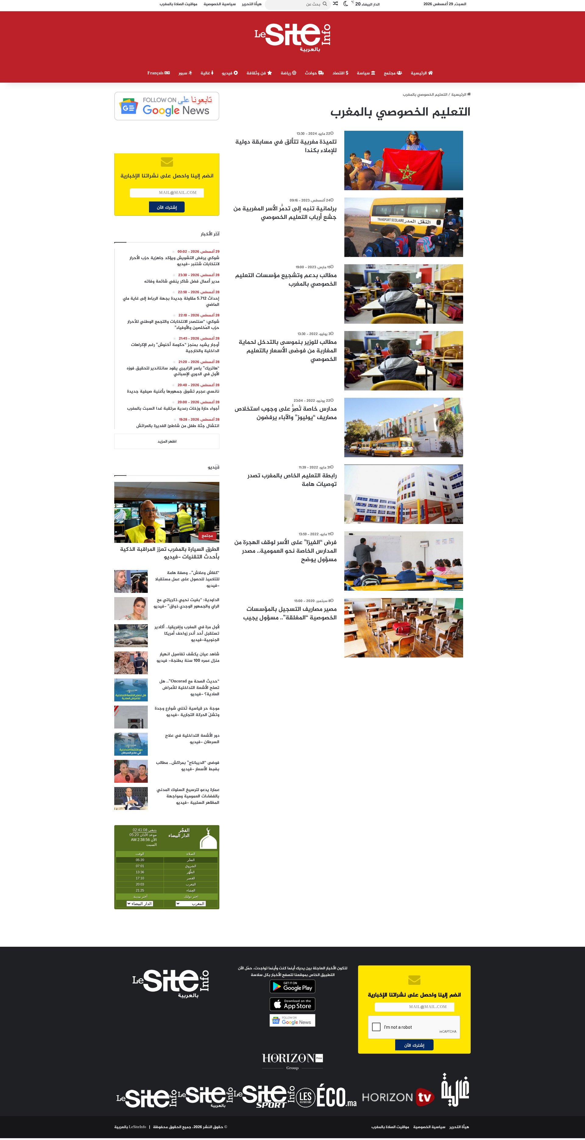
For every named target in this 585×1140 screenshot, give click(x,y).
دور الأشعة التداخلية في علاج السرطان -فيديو (192, 739)
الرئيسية (419, 73)
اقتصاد (339, 73)
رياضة (286, 73)
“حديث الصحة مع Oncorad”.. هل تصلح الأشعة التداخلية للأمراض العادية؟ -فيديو (189, 688)
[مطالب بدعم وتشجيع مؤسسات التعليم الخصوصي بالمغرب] (403, 294)
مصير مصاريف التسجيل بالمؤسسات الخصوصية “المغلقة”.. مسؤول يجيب (290, 613)
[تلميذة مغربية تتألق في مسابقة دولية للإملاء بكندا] (403, 160)
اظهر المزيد (167, 441)
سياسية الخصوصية (429, 1127)
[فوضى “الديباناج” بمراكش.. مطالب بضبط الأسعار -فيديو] (131, 771)
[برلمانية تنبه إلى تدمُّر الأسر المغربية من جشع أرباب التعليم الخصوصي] (403, 227)
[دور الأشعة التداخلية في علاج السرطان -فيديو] (131, 744)
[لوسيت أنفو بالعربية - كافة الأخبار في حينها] (293, 37)
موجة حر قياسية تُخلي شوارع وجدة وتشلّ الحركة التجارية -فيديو (187, 711)
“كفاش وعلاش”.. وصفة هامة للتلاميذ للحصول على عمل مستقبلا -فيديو (187, 579)
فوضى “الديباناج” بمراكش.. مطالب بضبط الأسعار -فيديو (187, 766)
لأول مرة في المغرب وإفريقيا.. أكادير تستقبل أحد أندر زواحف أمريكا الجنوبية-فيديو (186, 633)
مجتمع (390, 73)
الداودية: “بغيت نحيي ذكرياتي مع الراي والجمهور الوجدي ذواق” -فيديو (186, 603)
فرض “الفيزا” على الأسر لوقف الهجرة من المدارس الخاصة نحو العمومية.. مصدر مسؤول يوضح (285, 551)
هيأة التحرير (459, 1127)
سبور (184, 73)
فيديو (228, 73)
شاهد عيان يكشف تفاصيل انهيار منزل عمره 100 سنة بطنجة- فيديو (188, 657)
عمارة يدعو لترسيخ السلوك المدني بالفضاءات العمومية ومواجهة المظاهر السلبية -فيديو (188, 796)
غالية (205, 73)
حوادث (311, 73)
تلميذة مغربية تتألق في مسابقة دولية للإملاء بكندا (286, 146)
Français (156, 73)
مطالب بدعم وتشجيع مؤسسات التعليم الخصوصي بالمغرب (286, 280)
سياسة (364, 73)
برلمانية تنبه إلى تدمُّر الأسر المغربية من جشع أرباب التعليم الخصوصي (285, 213)
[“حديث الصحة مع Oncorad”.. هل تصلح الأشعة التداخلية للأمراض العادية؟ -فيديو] (131, 690)
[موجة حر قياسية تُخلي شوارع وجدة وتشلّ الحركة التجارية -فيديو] (131, 717)
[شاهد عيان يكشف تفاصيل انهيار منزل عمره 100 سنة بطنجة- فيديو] (131, 662)
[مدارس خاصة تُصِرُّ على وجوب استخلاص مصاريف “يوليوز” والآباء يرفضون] (403, 427)
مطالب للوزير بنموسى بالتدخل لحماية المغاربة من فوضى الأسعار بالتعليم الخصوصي (288, 351)
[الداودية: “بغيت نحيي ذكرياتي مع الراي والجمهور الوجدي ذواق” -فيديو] (131, 608)
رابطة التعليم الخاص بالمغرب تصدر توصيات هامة (292, 480)
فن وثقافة (256, 73)
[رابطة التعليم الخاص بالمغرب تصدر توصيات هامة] (403, 494)
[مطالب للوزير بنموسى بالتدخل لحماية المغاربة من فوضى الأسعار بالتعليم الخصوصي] (403, 360)
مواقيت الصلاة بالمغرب (390, 1127)
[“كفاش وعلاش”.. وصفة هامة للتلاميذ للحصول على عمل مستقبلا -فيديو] (131, 581)
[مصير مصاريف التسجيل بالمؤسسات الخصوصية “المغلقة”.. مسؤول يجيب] (403, 627)
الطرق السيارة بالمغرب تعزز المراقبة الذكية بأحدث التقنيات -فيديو (169, 553)
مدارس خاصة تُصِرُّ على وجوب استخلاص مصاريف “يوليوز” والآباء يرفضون (286, 413)
